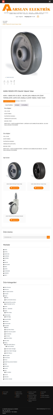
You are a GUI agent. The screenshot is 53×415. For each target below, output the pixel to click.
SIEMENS (6, 273)
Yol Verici (8, 336)
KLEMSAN (6, 256)
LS (5, 260)
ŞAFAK (5, 268)
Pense (5, 359)
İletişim (18, 396)
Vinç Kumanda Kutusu (11, 299)
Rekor (5, 364)
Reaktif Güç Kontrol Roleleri (10, 362)
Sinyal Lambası (10, 346)
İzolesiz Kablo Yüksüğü (11, 351)
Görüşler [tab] (17, 105)
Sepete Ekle (15, 188)
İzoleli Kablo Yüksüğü (11, 348)
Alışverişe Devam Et (9, 101)
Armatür (6, 293)
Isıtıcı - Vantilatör (8, 308)
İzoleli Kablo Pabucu (10, 344)
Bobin (7, 327)
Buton (5, 295)
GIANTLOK (6, 254)
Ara (48, 237)
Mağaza (5, 393)
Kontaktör (6, 325)
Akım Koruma (7, 287)
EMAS (5, 249)
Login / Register (19, 16)
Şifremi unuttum (45, 397)
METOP (6, 262)
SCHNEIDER (7, 271)
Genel (5, 306)
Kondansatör (7, 323)
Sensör (6, 368)
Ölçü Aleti (6, 340)
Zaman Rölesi (9, 338)
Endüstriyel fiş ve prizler (10, 302)
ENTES (5, 251)
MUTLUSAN (7, 264)
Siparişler (43, 392)
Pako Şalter (7, 355)
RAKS (5, 266)
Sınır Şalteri (8, 372)
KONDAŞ (6, 258)
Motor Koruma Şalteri (11, 331)
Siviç (5, 370)
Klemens (6, 321)
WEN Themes (48, 408)
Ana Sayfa (5, 21)
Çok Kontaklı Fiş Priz (10, 304)
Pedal (7, 297)
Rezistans (6, 366)
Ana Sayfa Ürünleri (8, 291)
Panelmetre (7, 357)
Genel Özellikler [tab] (9, 105)
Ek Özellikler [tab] (25, 105)
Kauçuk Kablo (7, 319)
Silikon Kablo (9, 312)
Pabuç (5, 342)
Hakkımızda (19, 392)
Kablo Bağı (8, 316)
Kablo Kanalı (7, 315)
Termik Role (8, 334)
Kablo (5, 310)
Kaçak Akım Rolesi (10, 329)
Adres (42, 393)
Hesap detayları (45, 395)
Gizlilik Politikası (33, 395)
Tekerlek (5, 22)
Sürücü (6, 374)
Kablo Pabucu (9, 353)
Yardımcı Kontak (8, 379)
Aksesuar (6, 289)
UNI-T (5, 275)
